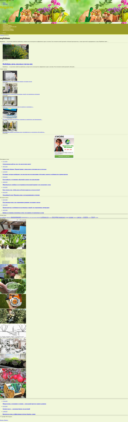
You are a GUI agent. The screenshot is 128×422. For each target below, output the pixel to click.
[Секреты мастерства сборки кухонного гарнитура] (13, 233)
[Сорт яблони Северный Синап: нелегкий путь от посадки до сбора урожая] (13, 323)
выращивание (16, 217)
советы (79, 217)
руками (67, 217)
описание (38, 217)
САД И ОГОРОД (6, 27)
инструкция (34, 217)
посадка (55, 217)
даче (29, 217)
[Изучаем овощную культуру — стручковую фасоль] (13, 293)
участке (96, 217)
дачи (30, 217)
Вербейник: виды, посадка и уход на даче (18, 64)
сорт (82, 217)
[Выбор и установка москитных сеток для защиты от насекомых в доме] (10, 105)
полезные (50, 217)
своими (71, 217)
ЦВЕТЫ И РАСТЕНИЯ (8, 30)
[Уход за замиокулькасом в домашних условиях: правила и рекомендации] (13, 248)
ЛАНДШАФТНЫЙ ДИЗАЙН (9, 26)
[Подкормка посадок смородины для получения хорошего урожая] (13, 278)
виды (1, 217)
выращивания (24, 217)
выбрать (4, 217)
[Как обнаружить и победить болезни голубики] (13, 263)
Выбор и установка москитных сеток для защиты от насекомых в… (18, 106)
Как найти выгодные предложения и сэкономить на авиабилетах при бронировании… (22, 119)
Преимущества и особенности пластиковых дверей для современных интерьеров (21, 94)
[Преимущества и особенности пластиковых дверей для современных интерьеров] (10, 93)
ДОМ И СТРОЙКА (7, 25)
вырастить (9, 217)
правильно (61, 217)
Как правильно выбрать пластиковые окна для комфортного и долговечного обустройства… (24, 132)
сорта (85, 217)
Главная (2, 35)
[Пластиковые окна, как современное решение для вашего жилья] (10, 80)
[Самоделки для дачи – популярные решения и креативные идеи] (13, 397)
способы (89, 217)
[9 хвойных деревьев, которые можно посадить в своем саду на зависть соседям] (13, 353)
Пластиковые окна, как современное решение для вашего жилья (17, 81)
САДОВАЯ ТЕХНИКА (8, 29)
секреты (75, 217)
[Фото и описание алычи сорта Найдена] (13, 382)
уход (93, 217)
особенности (44, 217)
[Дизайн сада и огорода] (6, 18)
